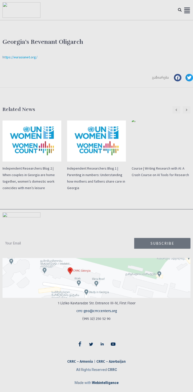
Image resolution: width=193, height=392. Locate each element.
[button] (180, 10)
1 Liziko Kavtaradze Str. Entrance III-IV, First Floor (96, 303)
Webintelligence (105, 383)
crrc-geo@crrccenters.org (96, 311)
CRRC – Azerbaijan (111, 361)
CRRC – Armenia (80, 361)
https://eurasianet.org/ (20, 57)
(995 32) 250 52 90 (96, 319)
